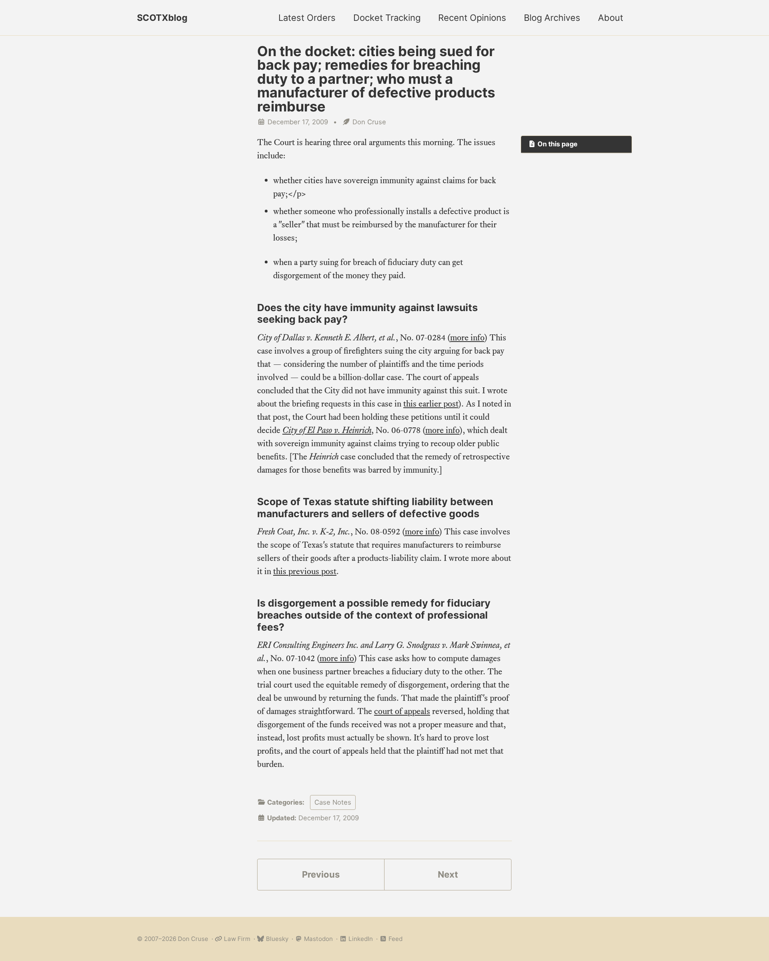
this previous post (304, 571)
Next (448, 874)
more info (467, 337)
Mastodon (317, 939)
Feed (395, 939)
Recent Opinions (472, 17)
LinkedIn (360, 939)
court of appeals (402, 711)
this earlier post (430, 403)
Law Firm (236, 939)
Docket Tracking (387, 17)
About (610, 17)
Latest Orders (307, 17)
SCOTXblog (162, 17)
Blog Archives (552, 17)
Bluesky (276, 939)
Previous (321, 874)
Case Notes (332, 802)
